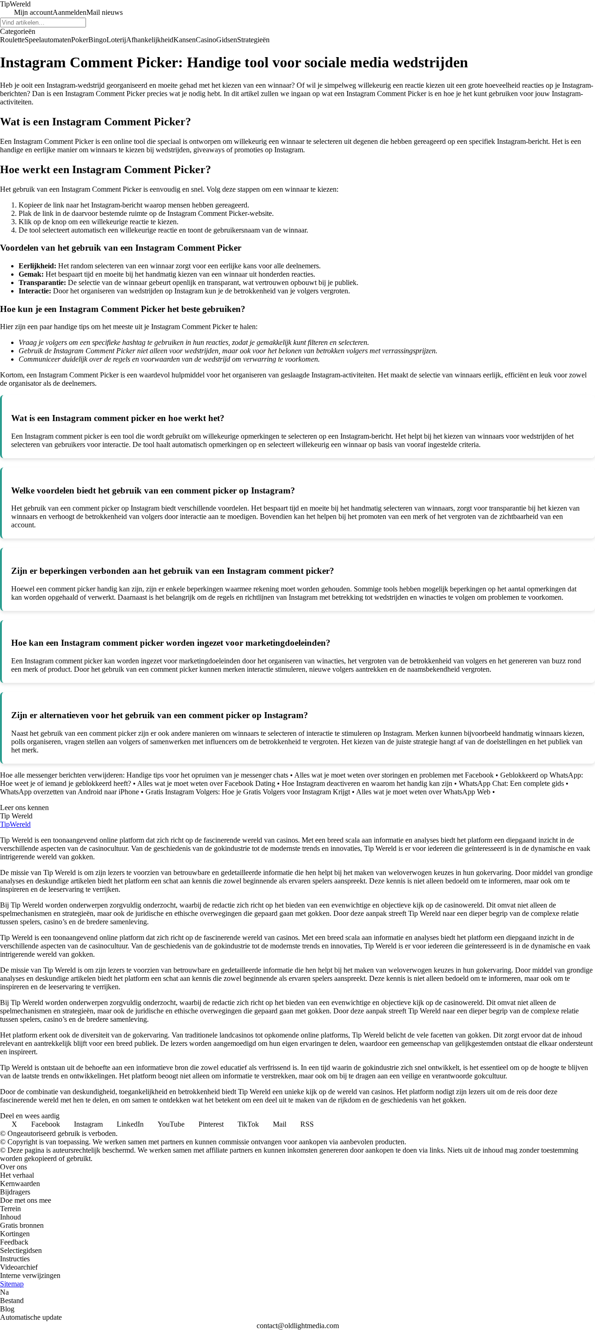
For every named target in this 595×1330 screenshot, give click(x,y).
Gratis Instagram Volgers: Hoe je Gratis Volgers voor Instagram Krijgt (247, 792)
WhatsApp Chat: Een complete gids (511, 783)
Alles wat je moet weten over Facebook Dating (206, 783)
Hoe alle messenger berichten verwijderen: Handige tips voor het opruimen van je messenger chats (144, 775)
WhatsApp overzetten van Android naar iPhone (69, 792)
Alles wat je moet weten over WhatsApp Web (423, 792)
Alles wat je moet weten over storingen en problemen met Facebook (394, 775)
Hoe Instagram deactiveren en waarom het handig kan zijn (367, 783)
